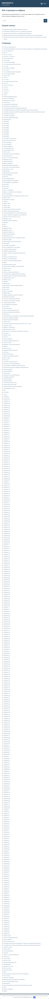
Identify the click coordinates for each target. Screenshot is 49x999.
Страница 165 (6, 535)
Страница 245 (6, 705)
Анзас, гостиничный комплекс (10, 157)
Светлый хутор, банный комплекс (11, 375)
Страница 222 (6, 657)
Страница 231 (6, 676)
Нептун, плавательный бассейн (11, 310)
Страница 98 (6, 931)
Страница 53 (6, 838)
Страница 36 (6, 785)
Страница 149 (6, 500)
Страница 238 (6, 689)
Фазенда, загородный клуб (9, 962)
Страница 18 (6, 565)
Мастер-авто (6, 283)
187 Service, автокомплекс (9, 47)
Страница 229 (6, 670)
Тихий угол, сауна (7, 947)
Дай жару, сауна (7, 218)
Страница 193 (6, 594)
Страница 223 (6, 659)
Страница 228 (6, 668)
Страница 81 (6, 897)
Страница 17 (6, 544)
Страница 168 (6, 540)
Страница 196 (6, 600)
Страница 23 (6, 672)
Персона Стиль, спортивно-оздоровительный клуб (15, 331)
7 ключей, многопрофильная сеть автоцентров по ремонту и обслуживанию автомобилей (25, 49)
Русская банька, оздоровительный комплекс (14, 365)
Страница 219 (6, 649)
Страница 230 (6, 674)
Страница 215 (6, 642)
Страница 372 (6, 792)
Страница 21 (6, 630)
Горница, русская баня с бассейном (12, 209)
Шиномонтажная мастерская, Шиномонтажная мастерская (17, 985)
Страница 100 (6, 399)
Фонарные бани (7, 964)
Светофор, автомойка (8, 377)
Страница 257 (6, 729)
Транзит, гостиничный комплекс (11, 954)
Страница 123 (6, 447)
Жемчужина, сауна (8, 235)
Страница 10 (6, 397)
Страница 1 (6, 396)
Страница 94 (6, 924)
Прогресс (5, 346)
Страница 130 (6, 462)
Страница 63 (6, 859)
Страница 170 (6, 546)
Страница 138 (6, 478)
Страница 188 (6, 582)
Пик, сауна (5, 333)
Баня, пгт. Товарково (8, 190)
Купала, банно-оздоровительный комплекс (13, 266)
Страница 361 (6, 786)
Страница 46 (6, 823)
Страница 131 (6, 464)
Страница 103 (6, 405)
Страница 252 (6, 720)
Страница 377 (6, 794)
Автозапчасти (6, 102)
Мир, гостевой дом (7, 291)
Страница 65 (6, 863)
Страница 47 (6, 825)
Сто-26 (5, 394)
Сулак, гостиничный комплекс (10, 937)
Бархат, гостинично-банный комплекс (12, 192)
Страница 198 (6, 603)
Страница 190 (6, 588)
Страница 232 (6, 678)
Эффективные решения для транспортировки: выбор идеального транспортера (22, 35)
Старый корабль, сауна (9, 388)
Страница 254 (6, 724)
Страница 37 (6, 790)
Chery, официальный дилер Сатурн (12, 64)
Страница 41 (6, 813)
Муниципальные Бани (8, 296)
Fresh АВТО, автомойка (9, 68)
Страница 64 (6, 861)
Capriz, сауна (6, 60)
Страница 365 (6, 788)
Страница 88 (6, 910)
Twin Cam (5, 87)
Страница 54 (6, 840)
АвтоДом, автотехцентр (9, 100)
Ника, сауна (6, 314)
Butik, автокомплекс (8, 58)
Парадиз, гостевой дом (9, 327)
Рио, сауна (6, 359)
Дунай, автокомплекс (8, 232)
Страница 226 (6, 664)
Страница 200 (6, 611)
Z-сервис (5, 92)
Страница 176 (6, 558)
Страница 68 (6, 868)
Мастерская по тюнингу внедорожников (13, 285)
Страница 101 (6, 401)
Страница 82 (6, 899)
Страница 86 (6, 907)
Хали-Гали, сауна (7, 970)
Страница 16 (6, 523)
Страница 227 (6, 666)
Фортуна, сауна (7, 968)
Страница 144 (6, 491)
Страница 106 (6, 411)
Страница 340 (6, 777)
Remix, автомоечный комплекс (10, 81)
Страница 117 (6, 434)
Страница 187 (6, 581)
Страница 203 (6, 617)
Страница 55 (6, 842)
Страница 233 (6, 680)
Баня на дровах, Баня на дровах (11, 180)
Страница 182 (6, 571)
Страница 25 (6, 714)
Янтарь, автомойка (8, 989)
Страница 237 (6, 687)
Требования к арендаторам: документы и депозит (15, 29)
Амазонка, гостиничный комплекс (11, 153)
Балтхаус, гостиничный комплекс (11, 167)
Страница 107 (6, 413)
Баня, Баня (6, 184)
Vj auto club (6, 90)
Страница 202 (6, 615)
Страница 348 (6, 779)
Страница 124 (6, 449)
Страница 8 (6, 893)
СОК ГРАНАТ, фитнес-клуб (10, 382)
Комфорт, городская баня (9, 251)
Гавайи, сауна (6, 203)
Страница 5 (6, 830)
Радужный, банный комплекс (10, 350)
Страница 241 (6, 697)
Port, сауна (6, 79)
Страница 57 (6, 846)
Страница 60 (6, 853)
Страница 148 (6, 499)
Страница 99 (6, 933)
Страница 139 (6, 479)
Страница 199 (6, 605)
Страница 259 (6, 733)
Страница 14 (6, 481)
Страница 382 (6, 798)
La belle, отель (6, 75)
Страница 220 (6, 653)
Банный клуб (6, 171)
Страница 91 (6, 918)
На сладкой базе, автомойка (10, 304)
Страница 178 (6, 562)
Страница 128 (6, 457)
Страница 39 (6, 804)
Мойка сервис (6, 293)
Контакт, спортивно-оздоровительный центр (14, 253)
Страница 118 (6, 436)
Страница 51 (6, 834)
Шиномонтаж (6, 983)
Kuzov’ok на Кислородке (9, 73)
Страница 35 (6, 781)
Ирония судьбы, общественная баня (12, 241)
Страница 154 (6, 512)
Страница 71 (6, 876)
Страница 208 (6, 626)
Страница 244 (6, 703)
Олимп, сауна (6, 321)
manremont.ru (7, 3)
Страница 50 (6, 832)
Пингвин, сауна (7, 335)
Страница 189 (6, 584)
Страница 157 (6, 518)
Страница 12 (6, 439)
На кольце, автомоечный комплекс (11, 298)
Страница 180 (6, 567)
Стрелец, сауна (7, 935)
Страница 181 (6, 569)
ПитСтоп (5, 336)
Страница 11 (6, 418)
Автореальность (7, 119)
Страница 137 (6, 476)
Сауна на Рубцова (7, 371)
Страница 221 (6, 655)
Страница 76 (6, 886)
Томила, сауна (6, 949)
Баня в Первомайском (8, 178)
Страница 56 (6, 844)
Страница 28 (6, 748)
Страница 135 (6, 472)
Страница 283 (6, 750)
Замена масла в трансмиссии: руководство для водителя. (17, 33)
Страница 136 (6, 474)
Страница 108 (6, 415)
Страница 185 (6, 577)
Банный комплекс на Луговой (10, 173)
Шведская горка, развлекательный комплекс (14, 979)
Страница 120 (6, 441)
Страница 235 (6, 684)
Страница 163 (6, 531)
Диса (4, 224)
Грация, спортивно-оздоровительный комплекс (15, 214)
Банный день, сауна (8, 169)
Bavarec (5, 52)
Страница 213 (6, 638)
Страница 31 (6, 762)
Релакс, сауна (6, 357)
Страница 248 (6, 710)
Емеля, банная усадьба (9, 234)
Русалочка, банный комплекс (10, 361)
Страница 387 (6, 802)
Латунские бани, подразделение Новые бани (14, 274)
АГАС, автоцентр (7, 142)
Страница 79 (6, 891)
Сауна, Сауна (6, 373)
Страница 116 (6, 432)
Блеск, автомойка (7, 193)
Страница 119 (6, 438)
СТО (4, 390)
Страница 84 (6, 903)
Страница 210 (6, 632)
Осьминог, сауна (7, 325)
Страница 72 (6, 878)
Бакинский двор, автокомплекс (10, 165)
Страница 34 (6, 775)
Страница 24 (6, 693)
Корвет (5, 254)
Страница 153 (6, 510)
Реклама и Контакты (8, 354)
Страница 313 (6, 764)
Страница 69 (6, 870)
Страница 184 (6, 575)
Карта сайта (6, 243)
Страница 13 (6, 460)
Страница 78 (6, 889)
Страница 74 (6, 882)
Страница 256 (6, 727)
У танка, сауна (6, 958)
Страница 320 (6, 767)
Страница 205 (6, 621)
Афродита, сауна (7, 159)
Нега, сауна (6, 306)
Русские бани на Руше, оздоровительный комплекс (15, 367)
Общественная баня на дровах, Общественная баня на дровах (18, 316)
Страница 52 (6, 836)
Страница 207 (6, 624)
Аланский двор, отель (8, 148)
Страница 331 (6, 773)
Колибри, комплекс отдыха (9, 249)
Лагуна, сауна (6, 270)
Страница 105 (6, 409)
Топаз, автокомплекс (8, 951)
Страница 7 (6, 872)
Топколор (5, 952)
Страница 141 (6, 485)
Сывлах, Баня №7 (7, 939)
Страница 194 (6, 596)
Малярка (5, 281)
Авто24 (5, 94)
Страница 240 (6, 695)
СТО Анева (6, 392)
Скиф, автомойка (7, 378)
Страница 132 (6, 466)
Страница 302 (6, 760)
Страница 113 (6, 426)
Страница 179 (6, 563)
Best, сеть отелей (7, 54)
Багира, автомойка (7, 161)
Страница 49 (6, 828)
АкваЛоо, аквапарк (7, 146)
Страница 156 (6, 516)
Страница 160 (6, 525)
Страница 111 (6, 422)
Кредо (4, 262)
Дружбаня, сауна (7, 228)
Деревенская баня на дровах (10, 220)
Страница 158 (6, 520)
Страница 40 (6, 811)
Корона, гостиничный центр (10, 256)
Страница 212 (6, 636)
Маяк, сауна (6, 287)
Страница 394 (6, 806)
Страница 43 (6, 817)
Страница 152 (6, 508)
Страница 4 (6, 809)
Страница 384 (6, 800)
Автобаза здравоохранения (10, 96)
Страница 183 (6, 573)
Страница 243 (6, 701)
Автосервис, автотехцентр (9, 138)
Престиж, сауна (7, 342)
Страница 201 (6, 613)
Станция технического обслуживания (12, 386)
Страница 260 (6, 737)
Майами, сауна (7, 279)
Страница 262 (6, 741)
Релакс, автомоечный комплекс (11, 356)
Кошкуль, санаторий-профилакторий (12, 260)
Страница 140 (6, 483)
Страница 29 (6, 752)
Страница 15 (6, 502)
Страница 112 (6, 424)
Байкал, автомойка (8, 163)
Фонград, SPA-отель (8, 966)
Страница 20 (6, 609)
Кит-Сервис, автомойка (9, 245)
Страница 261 (6, 739)
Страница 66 (6, 865)
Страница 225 (6, 663)
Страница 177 (6, 560)
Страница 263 (6, 743)
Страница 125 (6, 451)
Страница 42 (6, 815)
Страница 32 (6, 766)
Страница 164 (6, 533)
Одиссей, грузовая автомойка (10, 317)
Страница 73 (6, 880)
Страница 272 (6, 746)
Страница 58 (6, 848)
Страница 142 (6, 487)
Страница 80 (6, 895)
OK (34, 997)
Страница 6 (6, 851)
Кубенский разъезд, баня (9, 264)
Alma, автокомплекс (8, 50)
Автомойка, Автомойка (8, 113)
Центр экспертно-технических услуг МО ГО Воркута (16, 973)
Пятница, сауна (7, 348)
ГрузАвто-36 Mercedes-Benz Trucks (11, 216)
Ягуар (4, 987)
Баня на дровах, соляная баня (10, 182)
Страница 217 (6, 645)
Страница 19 (6, 586)
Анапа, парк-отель (7, 155)
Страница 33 (6, 771)
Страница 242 (6, 699)
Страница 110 (6, 420)
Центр (4, 971)
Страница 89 (6, 912)
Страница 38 (6, 796)
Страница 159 (6, 521)
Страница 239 (6, 691)
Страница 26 (6, 735)
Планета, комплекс (8, 338)
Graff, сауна (6, 70)
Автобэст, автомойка (8, 98)
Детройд (5, 222)
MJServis (5, 77)
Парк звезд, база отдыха (9, 329)
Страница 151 (6, 506)
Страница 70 (6, 874)
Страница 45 (6, 821)
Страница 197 (6, 602)
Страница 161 (6, 527)
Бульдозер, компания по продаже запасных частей (15, 195)
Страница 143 (6, 489)
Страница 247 (6, 708)
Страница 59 (6, 849)
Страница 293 (6, 754)
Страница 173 (6, 552)
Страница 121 (6, 443)
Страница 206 (6, 623)
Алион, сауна (6, 151)
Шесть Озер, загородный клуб (10, 981)
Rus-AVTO (5, 83)
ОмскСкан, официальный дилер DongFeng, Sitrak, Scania (17, 323)
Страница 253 (6, 722)
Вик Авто (5, 201)
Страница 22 (6, 651)
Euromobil (5, 66)
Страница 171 (6, 548)
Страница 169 (6, 542)
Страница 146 (6, 495)
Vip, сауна (5, 89)
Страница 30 (6, 758)
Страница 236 (6, 685)
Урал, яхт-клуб (7, 960)
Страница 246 (6, 706)
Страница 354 (6, 783)
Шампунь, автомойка (8, 977)
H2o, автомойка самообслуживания (12, 71)
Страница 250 (6, 716)
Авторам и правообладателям (10, 117)
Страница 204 (6, 619)
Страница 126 (6, 453)
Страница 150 (6, 504)
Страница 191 (6, 590)
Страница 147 (6, 497)
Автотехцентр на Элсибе (9, 140)
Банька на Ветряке (7, 174)
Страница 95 (6, 926)
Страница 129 (6, 459)
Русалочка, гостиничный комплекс (11, 363)
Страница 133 (6, 468)
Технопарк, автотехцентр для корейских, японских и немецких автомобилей (22, 943)
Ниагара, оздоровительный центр (11, 312)
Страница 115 (6, 430)
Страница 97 (6, 929)
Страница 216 (6, 643)
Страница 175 (6, 556)
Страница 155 (6, 514)
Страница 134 (6, 470)
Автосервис (6, 123)
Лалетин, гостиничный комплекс (11, 272)
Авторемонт (6, 121)
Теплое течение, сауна (8, 941)
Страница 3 (6, 756)
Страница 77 (6, 888)
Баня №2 (5, 176)
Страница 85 (6, 905)
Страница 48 (6, 827)
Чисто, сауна (6, 975)
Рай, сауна (5, 352)
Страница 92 (6, 920)
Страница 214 (6, 640)
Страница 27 (6, 745)
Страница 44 (6, 819)
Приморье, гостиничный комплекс (11, 344)
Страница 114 (6, 428)
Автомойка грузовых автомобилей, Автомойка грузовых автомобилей (20, 110)
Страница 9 (6, 914)
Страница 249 (6, 712)
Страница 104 (6, 407)
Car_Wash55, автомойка (9, 62)
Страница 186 (6, 579)
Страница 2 (6, 607)
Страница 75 (6, 884)
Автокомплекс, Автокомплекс (10, 104)
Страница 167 (6, 539)
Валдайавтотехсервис (8, 199)
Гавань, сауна (6, 205)
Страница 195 (6, 598)
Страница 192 (6, 592)
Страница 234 (6, 682)
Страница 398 (6, 807)
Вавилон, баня (6, 197)
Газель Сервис (7, 207)
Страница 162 (6, 529)
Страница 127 (6, 455)
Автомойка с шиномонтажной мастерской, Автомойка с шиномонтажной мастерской (24, 111)
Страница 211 (6, 634)
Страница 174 (6, 554)
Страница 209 (6, 628)
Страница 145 (6, 493)
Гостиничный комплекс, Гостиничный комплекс (14, 213)
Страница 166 (6, 537)
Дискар (5, 226)
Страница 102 (6, 403)
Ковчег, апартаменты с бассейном (11, 247)
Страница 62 (6, 857)
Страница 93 (6, 922)
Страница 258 (6, 731)
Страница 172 (6, 550)
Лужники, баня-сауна (8, 277)
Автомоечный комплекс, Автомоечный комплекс (15, 108)
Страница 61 (6, 855)
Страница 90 (6, 916)
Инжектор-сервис (7, 239)
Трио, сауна (6, 956)
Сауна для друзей (7, 369)
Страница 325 (6, 769)
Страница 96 (6, 928)
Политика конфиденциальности (11, 340)
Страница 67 (6, 867)
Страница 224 (6, 661)
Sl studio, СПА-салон (8, 85)
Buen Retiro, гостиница (8, 56)
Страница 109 (6, 417)
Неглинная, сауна (7, 308)
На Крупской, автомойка (9, 302)
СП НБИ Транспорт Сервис (9, 384)
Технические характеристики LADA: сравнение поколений (17, 31)
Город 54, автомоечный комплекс (11, 211)
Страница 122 (6, 445)
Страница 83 (6, 901)
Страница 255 (6, 725)
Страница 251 (6, 718)
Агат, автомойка (7, 144)
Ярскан (5, 991)
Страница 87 (6, 909)
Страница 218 (6, 647)
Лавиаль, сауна (7, 268)
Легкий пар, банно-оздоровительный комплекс (14, 275)
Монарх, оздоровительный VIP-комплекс (13, 295)
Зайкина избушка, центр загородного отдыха (14, 237)
